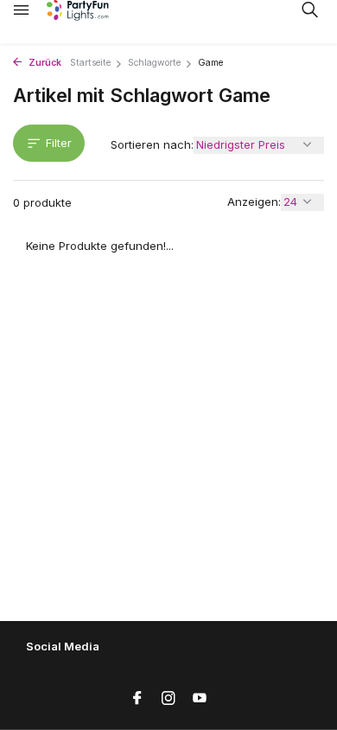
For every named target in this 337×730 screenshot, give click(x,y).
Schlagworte (154, 62)
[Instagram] (168, 699)
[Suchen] (309, 9)
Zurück (43, 62)
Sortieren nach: (152, 144)
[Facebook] (137, 699)
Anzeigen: (254, 201)
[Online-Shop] (91, 10)
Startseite (90, 62)
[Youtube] (200, 699)
